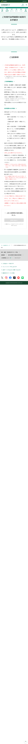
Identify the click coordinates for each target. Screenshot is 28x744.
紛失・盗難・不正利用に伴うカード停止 (9, 252)
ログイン (22, 5)
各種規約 (3, 255)
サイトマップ (17, 258)
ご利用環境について (5, 258)
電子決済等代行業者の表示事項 (14, 255)
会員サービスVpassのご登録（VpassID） (12, 270)
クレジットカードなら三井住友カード (6, 5)
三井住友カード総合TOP (8, 263)
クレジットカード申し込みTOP (10, 266)
